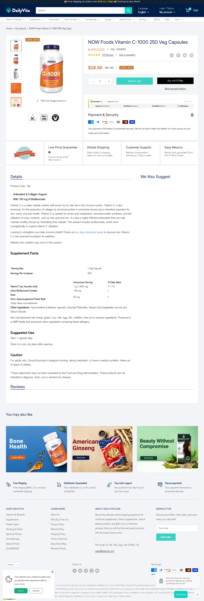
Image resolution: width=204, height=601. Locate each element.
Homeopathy (54, 19)
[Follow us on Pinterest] (91, 570)
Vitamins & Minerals (14, 19)
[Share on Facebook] (172, 55)
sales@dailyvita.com (104, 551)
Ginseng (142, 19)
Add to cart (134, 81)
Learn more (19, 584)
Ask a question (127, 54)
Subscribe (166, 537)
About (177, 19)
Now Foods (98, 49)
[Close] (52, 571)
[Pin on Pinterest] (178, 55)
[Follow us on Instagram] (86, 570)
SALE (167, 19)
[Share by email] (191, 55)
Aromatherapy (91, 19)
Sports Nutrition (71, 19)
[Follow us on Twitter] (80, 570)
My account (166, 12)
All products (20, 28)
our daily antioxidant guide (89, 232)
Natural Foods (125, 19)
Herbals (108, 19)
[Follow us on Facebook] (74, 570)
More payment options (175, 88)
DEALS (157, 19)
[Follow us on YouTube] (97, 570)
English (11, 564)
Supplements (35, 19)
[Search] (128, 10)
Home (9, 28)
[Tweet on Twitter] (185, 55)
